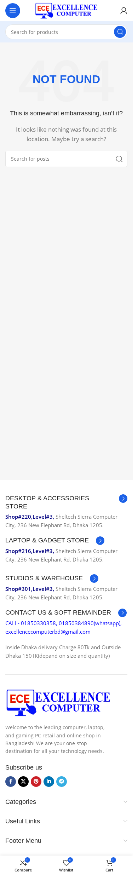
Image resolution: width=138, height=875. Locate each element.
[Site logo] (66, 9)
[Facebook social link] (10, 781)
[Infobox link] (66, 502)
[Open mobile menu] (13, 11)
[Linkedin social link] (49, 781)
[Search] (120, 32)
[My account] (124, 11)
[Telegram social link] (61, 781)
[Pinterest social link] (36, 781)
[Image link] (58, 702)
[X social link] (23, 781)
